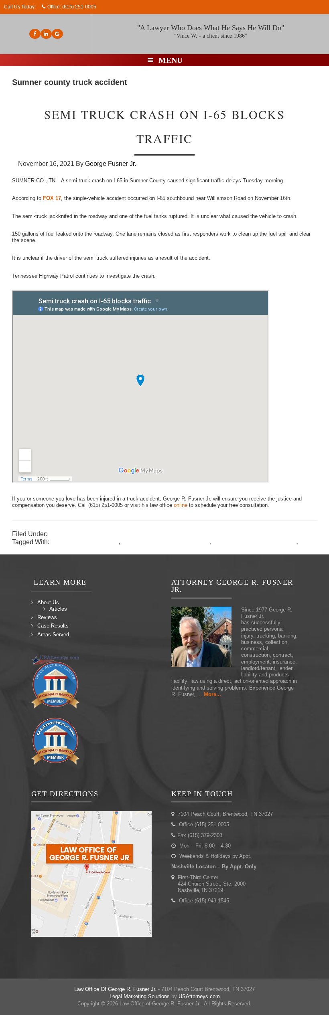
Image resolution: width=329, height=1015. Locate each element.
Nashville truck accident (85, 542)
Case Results (53, 626)
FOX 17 (52, 198)
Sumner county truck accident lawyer (64, 550)
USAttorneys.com (199, 996)
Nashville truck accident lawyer (166, 542)
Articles (58, 609)
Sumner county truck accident (255, 542)
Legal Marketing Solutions (140, 996)
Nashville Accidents (77, 534)
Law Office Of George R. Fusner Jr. (115, 989)
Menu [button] (170, 60)
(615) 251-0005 (79, 7)
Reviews (47, 617)
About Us (48, 602)
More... (212, 694)
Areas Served (53, 635)
